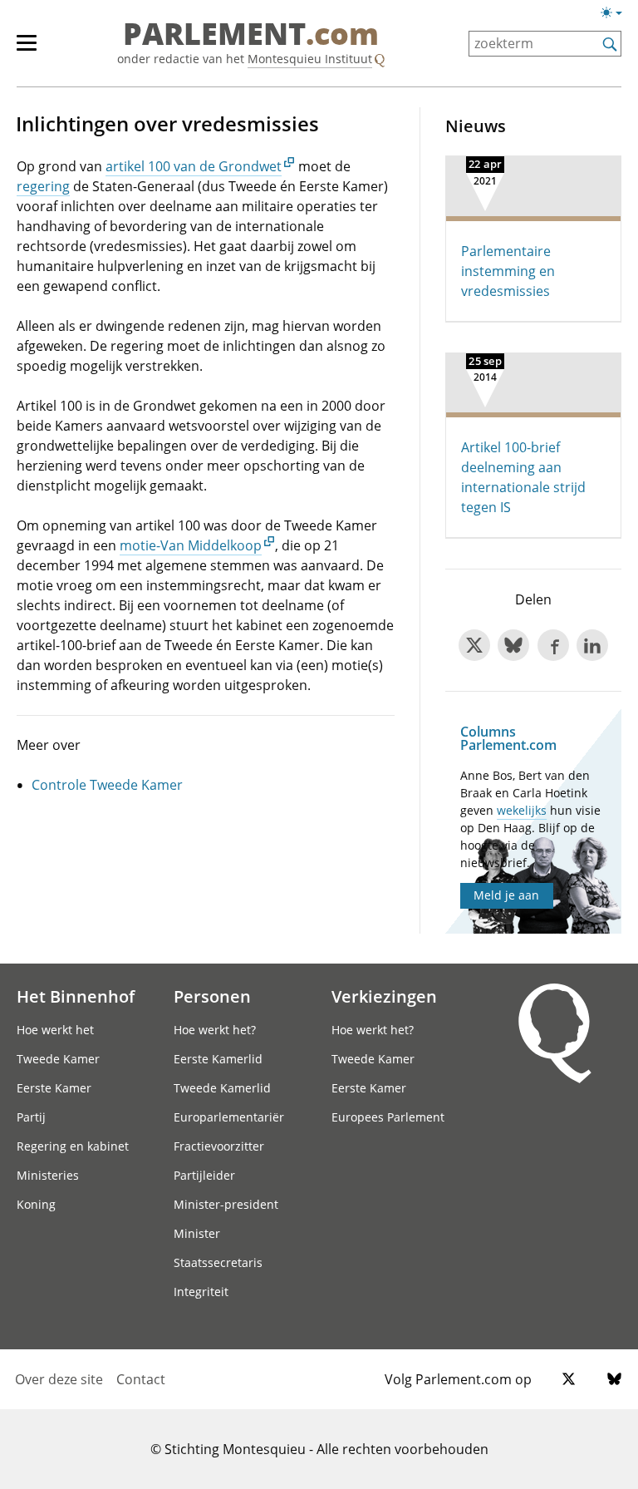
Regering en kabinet (73, 1146)
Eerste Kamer (54, 1088)
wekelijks (522, 810)
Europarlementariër (229, 1117)
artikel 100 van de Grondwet (194, 166)
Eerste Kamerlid (218, 1059)
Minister (197, 1233)
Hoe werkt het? (215, 1030)
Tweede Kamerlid (222, 1088)
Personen (212, 996)
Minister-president (226, 1204)
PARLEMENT (251, 35)
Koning (36, 1204)
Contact (140, 1379)
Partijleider (204, 1175)
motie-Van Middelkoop (191, 545)
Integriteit (201, 1291)
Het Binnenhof (76, 996)
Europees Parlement (387, 1117)
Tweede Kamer (58, 1059)
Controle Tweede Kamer (107, 785)
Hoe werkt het (55, 1030)
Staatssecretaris (218, 1262)
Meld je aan (506, 895)
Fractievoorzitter (219, 1146)
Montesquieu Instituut (310, 59)
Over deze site (59, 1379)
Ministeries (48, 1175)
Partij (31, 1117)
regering (43, 186)
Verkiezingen (384, 996)
